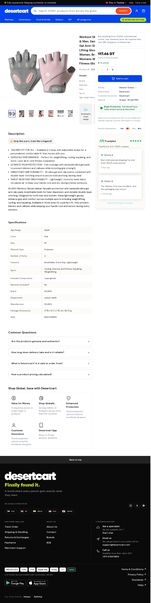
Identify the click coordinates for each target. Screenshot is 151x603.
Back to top (75, 459)
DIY (70, 19)
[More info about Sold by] (135, 87)
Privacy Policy (137, 574)
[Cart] (143, 10)
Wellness (9, 19)
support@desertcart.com (116, 544)
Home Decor (25, 19)
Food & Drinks (43, 19)
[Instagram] (130, 505)
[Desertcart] (16, 11)
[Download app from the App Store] (37, 583)
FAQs (142, 585)
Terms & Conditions (133, 569)
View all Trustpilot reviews (120, 203)
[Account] (136, 10)
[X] (137, 505)
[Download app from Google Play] (15, 583)
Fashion (59, 19)
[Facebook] (143, 505)
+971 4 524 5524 (110, 556)
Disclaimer (139, 579)
